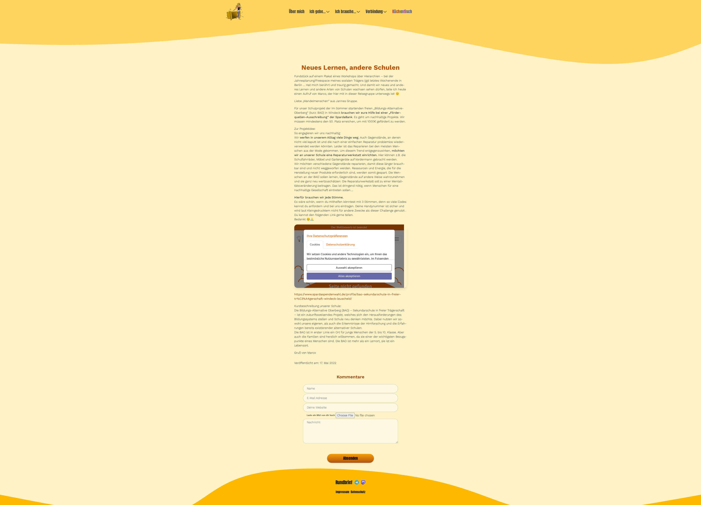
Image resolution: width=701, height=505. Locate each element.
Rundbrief (344, 482)
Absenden (350, 458)
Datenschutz (358, 492)
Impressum (342, 492)
